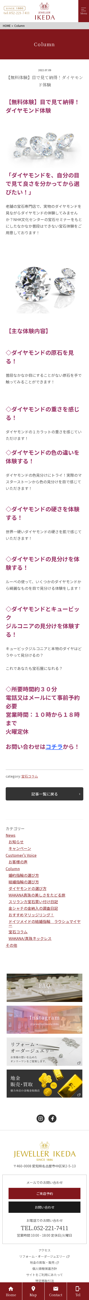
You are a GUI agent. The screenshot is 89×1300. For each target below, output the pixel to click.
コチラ (54, 746)
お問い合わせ (45, 1207)
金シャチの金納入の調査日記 (33, 908)
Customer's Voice (21, 855)
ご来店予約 (44, 1193)
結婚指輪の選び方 (24, 882)
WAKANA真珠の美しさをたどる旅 (37, 895)
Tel (77, 1294)
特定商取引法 (44, 1280)
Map (33, 1294)
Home (11, 1294)
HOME (7, 26)
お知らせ (16, 842)
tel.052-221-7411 (16, 12)
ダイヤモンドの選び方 (28, 888)
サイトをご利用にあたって (44, 1274)
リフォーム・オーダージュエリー (42, 1256)
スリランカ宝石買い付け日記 (33, 901)
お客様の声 (18, 862)
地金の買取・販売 (42, 1262)
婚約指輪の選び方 (24, 875)
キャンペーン (20, 848)
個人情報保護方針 (44, 1268)
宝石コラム (29, 776)
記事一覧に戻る (44, 794)
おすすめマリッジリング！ (31, 915)
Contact (55, 1294)
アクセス (44, 1250)
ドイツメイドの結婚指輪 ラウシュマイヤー (45, 923)
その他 (11, 945)
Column (13, 868)
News (10, 835)
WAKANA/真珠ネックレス (30, 938)
